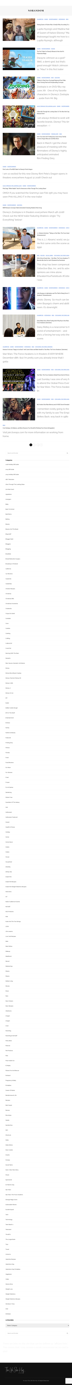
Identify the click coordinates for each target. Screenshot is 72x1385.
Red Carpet (9, 1105)
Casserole (8, 578)
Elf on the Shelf (10, 713)
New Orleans (9, 1001)
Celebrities (40, 19)
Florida (8, 752)
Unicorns (8, 1254)
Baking (7, 519)
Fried (7, 777)
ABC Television (10, 479)
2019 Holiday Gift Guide (12, 474)
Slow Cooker (9, 1150)
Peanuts (8, 1045)
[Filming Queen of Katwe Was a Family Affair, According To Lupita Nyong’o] (19, 29)
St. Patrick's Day (10, 1184)
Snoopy (8, 1160)
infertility (8, 867)
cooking (8, 633)
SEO (7, 1130)
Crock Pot (8, 648)
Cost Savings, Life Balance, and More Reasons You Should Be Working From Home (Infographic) (29, 428)
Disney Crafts (9, 683)
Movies (8, 986)
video (7, 1279)
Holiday (8, 832)
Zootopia (57, 77)
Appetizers (9, 494)
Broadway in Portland (12, 564)
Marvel (7, 961)
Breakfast (8, 554)
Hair (7, 807)
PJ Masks (8, 1065)
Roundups (8, 1115)
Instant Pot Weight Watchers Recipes (16, 886)
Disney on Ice (9, 693)
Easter (7, 703)
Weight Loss (9, 1289)
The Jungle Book (10, 1239)
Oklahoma (8, 1011)
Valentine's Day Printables (13, 1269)
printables (8, 1085)
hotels (7, 847)
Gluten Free (9, 797)
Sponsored (9, 1179)
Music (7, 991)
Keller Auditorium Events (13, 901)
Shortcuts (8, 1135)
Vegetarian (9, 1274)
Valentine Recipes (11, 1259)
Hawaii (7, 822)
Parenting (8, 1030)
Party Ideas (9, 1040)
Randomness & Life (11, 1095)
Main (7, 941)
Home (7, 837)
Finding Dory (54, 134)
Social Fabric (49, 255)
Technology (9, 1219)
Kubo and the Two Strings (13, 921)
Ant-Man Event (10, 489)
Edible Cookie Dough (12, 708)
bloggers (8, 544)
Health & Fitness (10, 827)
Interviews (62, 19)
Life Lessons (9, 931)
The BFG (8, 1234)
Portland (8, 1075)
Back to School (10, 509)
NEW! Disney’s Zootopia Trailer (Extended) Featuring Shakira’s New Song (22, 208)
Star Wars (8, 1189)
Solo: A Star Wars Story (12, 1170)
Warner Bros (9, 1284)
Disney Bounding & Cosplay (13, 673)
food (7, 757)
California (8, 568)
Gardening (9, 792)
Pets (7, 1055)
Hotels (7, 852)
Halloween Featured (11, 817)
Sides (7, 1140)
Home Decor (9, 842)
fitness (8, 747)
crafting (8, 638)
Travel (7, 1249)
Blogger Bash (9, 539)
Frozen (8, 782)
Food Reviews (10, 762)
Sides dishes (9, 1145)
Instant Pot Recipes (11, 881)
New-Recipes (9, 1006)
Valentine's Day (10, 1264)
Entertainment (53, 19)
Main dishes (9, 946)
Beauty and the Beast (12, 529)
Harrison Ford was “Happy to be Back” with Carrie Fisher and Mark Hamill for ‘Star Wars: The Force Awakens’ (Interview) (35, 349)
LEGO (7, 926)
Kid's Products (10, 911)
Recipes (42, 255)
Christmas (8, 593)
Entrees (8, 722)
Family (7, 727)
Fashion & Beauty (10, 732)
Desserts (8, 658)
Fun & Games (9, 787)
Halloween (9, 812)
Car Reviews (9, 573)
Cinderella (9, 608)
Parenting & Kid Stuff (11, 1035)
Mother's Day (9, 981)
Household (9, 862)
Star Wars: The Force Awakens (62, 255)
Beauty (8, 524)
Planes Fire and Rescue (12, 1070)
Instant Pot (8, 876)
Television (8, 1229)
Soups (7, 1175)
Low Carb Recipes (11, 936)
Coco (7, 623)
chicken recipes (10, 588)
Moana (53, 48)
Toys (7, 1244)
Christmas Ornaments (12, 603)
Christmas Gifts (10, 598)
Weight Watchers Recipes (13, 1299)
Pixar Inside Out (10, 1060)
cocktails (8, 618)
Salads (7, 1120)
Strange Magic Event (11, 1199)
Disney (46, 19)
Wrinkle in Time (10, 1304)
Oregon (8, 1016)
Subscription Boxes (11, 1204)
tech (7, 1214)
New (67, 19)
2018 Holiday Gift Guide (12, 464)
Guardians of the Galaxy (13, 802)
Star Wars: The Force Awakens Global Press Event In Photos (53, 375)
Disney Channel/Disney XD (13, 678)
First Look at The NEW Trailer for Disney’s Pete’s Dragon (17, 169)
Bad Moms (9, 514)
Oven (7, 1025)
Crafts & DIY (9, 643)
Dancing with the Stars (12, 653)
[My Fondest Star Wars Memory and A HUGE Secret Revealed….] (19, 409)
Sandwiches (9, 1125)
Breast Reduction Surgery (13, 559)
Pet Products (9, 1050)
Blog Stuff (8, 534)
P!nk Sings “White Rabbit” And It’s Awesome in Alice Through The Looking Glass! (24, 188)
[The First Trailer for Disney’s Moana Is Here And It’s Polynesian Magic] (19, 59)
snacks (8, 1155)
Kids (7, 916)
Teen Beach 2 (9, 1224)
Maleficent (9, 956)
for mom (8, 767)
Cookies (8, 628)
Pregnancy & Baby (11, 1080)
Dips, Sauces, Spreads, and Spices (15, 663)
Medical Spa (9, 966)
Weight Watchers (10, 1294)
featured (8, 737)
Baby (7, 504)
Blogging (8, 549)
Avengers (8, 499)
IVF (6, 896)
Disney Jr (8, 688)
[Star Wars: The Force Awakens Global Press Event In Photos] (19, 380)
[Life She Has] (15, 1370)
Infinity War (9, 872)
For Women (9, 772)
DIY (6, 698)
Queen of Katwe (10, 1090)
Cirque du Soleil (10, 613)
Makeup (8, 951)
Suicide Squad (10, 1209)
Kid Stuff (8, 906)
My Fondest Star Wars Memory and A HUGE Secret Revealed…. (53, 404)
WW (7, 1309)
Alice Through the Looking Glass (46, 106)
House (7, 857)
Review (8, 1110)
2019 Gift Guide (10, 469)
